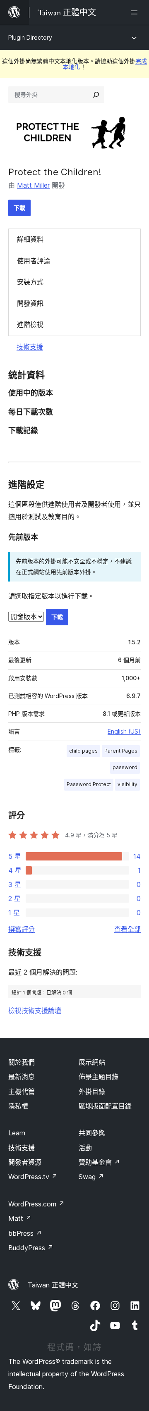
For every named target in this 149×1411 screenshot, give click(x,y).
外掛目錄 (92, 1091)
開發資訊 (30, 303)
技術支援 (30, 347)
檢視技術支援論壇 (34, 1010)
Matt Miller (33, 185)
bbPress (25, 1233)
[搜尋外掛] (96, 94)
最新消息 (21, 1077)
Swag (91, 1177)
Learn (16, 1133)
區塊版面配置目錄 (105, 1106)
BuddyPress (30, 1248)
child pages (83, 751)
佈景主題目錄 (98, 1077)
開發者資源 (24, 1162)
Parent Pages (120, 751)
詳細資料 (30, 239)
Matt (19, 1218)
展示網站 (92, 1062)
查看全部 (127, 929)
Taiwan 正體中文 (53, 1285)
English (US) (124, 731)
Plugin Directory (30, 37)
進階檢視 (30, 324)
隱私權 (18, 1106)
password (125, 767)
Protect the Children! (54, 172)
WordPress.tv (33, 1177)
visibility (127, 784)
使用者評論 (33, 261)
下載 (19, 207)
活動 (85, 1148)
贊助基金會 (99, 1162)
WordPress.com (36, 1204)
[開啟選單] (136, 12)
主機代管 (21, 1091)
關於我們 (21, 1062)
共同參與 (92, 1133)
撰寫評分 (21, 929)
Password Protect (89, 784)
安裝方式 (30, 282)
